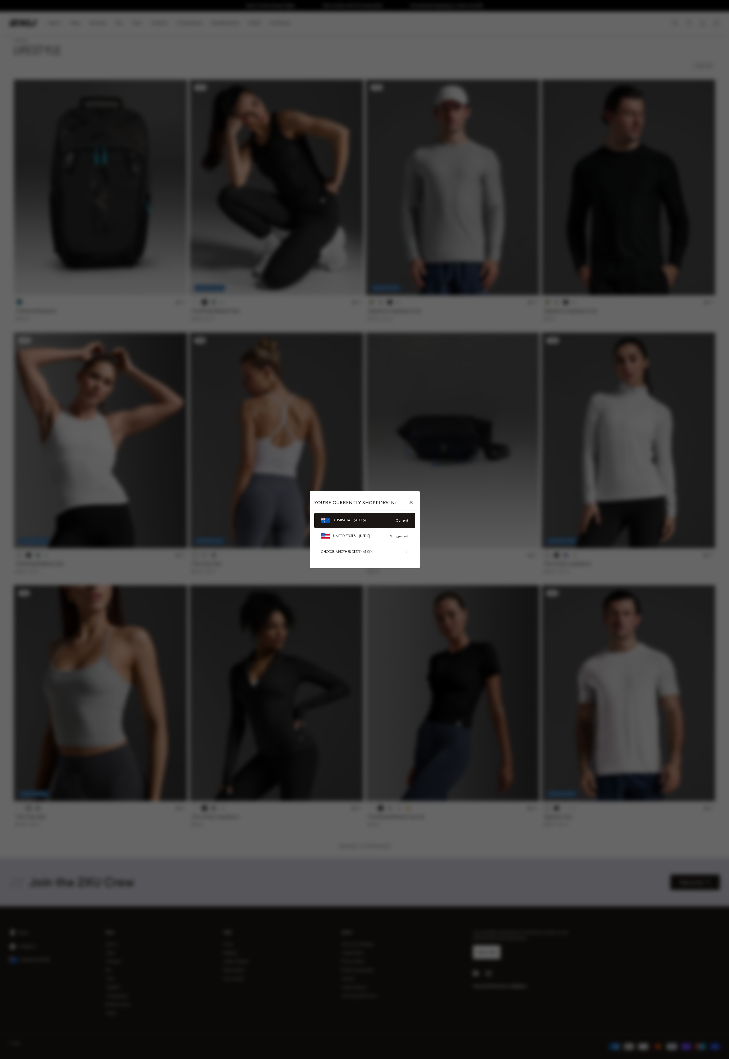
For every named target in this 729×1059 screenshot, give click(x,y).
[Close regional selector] (412, 502)
